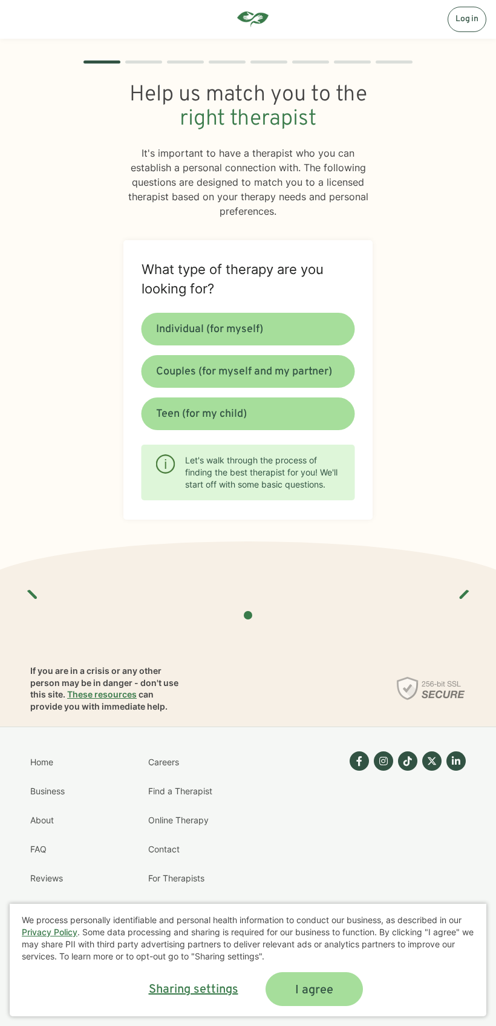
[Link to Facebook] (359, 761)
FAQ (38, 849)
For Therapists (176, 878)
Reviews (46, 878)
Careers (163, 762)
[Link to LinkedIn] (456, 761)
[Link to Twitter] (432, 761)
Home (41, 762)
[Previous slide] (32, 590)
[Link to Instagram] (383, 761)
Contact (164, 849)
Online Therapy (178, 820)
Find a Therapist (180, 791)
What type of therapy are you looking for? (233, 278)
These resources (102, 694)
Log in (466, 19)
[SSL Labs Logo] (431, 688)
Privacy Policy (49, 932)
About (42, 820)
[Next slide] (463, 590)
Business (47, 791)
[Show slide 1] (248, 615)
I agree (314, 990)
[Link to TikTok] (407, 761)
